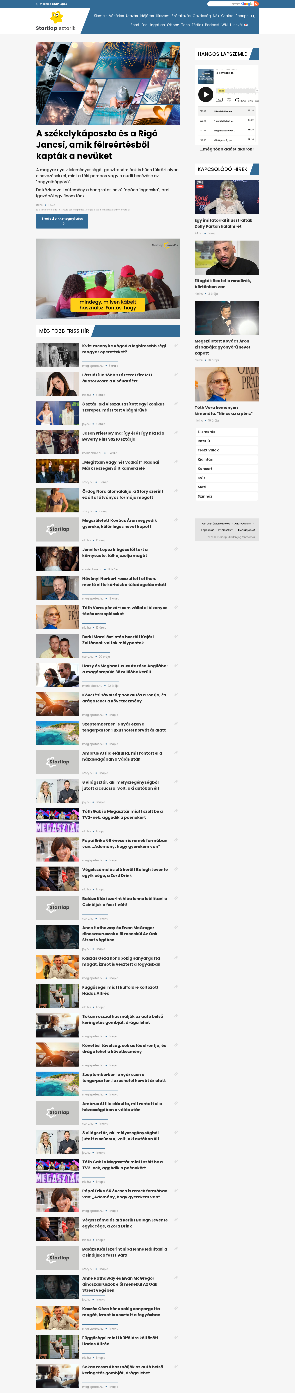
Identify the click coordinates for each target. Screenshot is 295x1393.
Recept (242, 15)
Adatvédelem (242, 523)
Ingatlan (157, 24)
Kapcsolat (207, 530)
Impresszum (226, 530)
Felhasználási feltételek (216, 523)
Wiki (225, 24)
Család (227, 15)
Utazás (132, 15)
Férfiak (197, 24)
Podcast (212, 24)
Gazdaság (202, 15)
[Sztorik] (58, 21)
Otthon (173, 24)
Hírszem (163, 15)
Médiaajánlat (246, 530)
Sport (134, 24)
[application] (108, 279)
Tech (185, 24)
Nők (216, 15)
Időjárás (147, 15)
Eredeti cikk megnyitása (62, 218)
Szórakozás (181, 15)
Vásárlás (116, 15)
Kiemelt (100, 15)
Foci (144, 24)
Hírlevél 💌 (239, 24)
